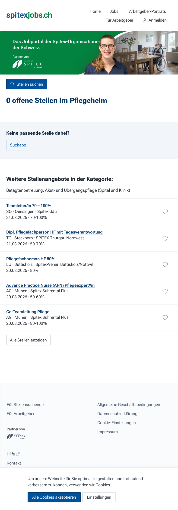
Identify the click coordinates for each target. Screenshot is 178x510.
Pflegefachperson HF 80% (30, 258)
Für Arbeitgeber (21, 413)
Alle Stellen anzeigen (28, 340)
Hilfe (11, 454)
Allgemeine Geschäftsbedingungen (128, 404)
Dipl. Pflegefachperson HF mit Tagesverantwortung (54, 232)
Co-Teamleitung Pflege (27, 311)
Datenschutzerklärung (117, 413)
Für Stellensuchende (25, 404)
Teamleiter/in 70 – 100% (28, 205)
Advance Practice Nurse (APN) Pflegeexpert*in (50, 285)
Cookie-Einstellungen (116, 422)
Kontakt (14, 463)
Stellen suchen (30, 84)
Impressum (107, 431)
